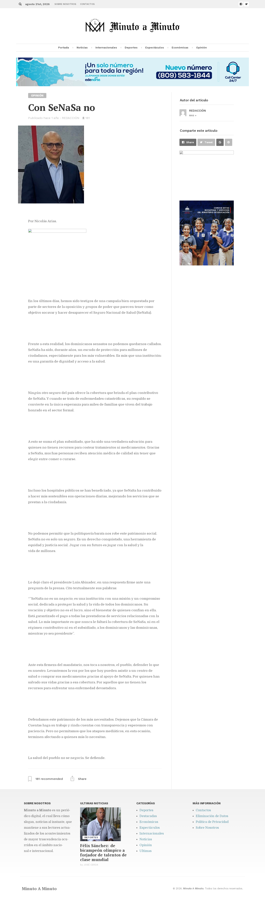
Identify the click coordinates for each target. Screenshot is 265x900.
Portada (63, 47)
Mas (192, 115)
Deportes (131, 47)
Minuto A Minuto (39, 888)
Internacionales (106, 47)
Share (190, 142)
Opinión (201, 47)
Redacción (70, 118)
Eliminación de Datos (212, 816)
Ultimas (145, 851)
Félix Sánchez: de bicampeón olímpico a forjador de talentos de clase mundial (103, 852)
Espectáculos (154, 47)
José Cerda (91, 864)
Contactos (87, 4)
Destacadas (148, 816)
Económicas (180, 47)
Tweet (208, 142)
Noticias (82, 47)
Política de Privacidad (212, 822)
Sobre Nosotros (65, 4)
